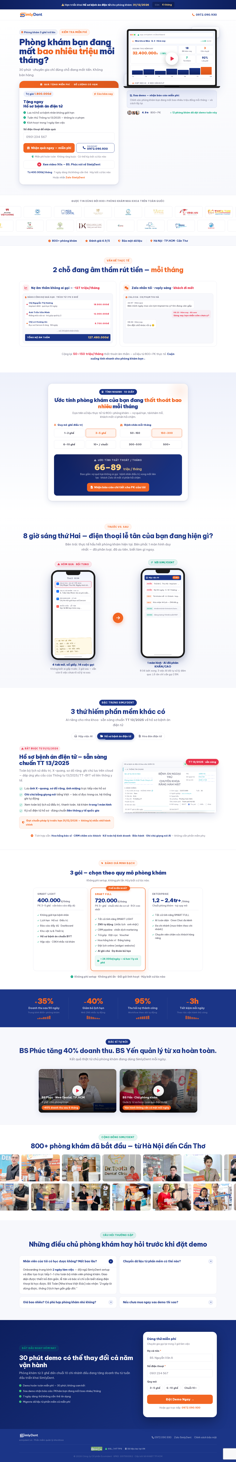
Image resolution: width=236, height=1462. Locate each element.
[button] (172, 58)
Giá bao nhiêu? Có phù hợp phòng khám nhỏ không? (67, 1293)
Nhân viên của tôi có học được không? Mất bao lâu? (67, 1252)
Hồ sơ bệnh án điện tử (117, 736)
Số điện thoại (156, 1357)
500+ (167, 444)
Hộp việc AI (85, 736)
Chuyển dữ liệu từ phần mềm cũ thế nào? (167, 1252)
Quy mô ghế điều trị (70, 424)
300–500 (135, 444)
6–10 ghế (69, 444)
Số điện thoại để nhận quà (39, 129)
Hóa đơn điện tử (152, 736)
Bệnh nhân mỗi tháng (137, 424)
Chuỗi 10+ (190, 1379)
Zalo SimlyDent (75, 177)
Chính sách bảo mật (205, 1428)
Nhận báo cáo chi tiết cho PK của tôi (119, 487)
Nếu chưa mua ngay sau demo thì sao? (167, 1293)
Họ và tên (154, 1342)
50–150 (135, 433)
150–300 (167, 433)
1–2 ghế (69, 433)
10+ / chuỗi (101, 444)
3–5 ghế (101, 433)
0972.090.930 (206, 14)
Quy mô (152, 1372)
